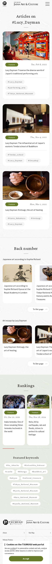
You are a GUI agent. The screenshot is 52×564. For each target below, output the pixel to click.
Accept (26, 559)
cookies (13, 548)
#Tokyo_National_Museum (25, 484)
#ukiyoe (13, 478)
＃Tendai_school (15, 155)
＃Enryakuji (33, 160)
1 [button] (8, 448)
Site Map (31, 533)
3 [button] (32, 448)
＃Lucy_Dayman (14, 82)
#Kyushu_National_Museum (25, 503)
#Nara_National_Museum (25, 497)
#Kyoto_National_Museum (25, 491)
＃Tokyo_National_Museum (20, 93)
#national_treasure (32, 478)
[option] (17, 283)
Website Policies (8, 540)
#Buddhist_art (39, 471)
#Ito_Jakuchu (12, 465)
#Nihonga (22, 471)
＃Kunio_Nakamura (16, 218)
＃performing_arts (16, 88)
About (5, 533)
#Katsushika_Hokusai (34, 465)
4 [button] (43, 448)
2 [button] (20, 448)
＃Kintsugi (36, 218)
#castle (9, 471)
